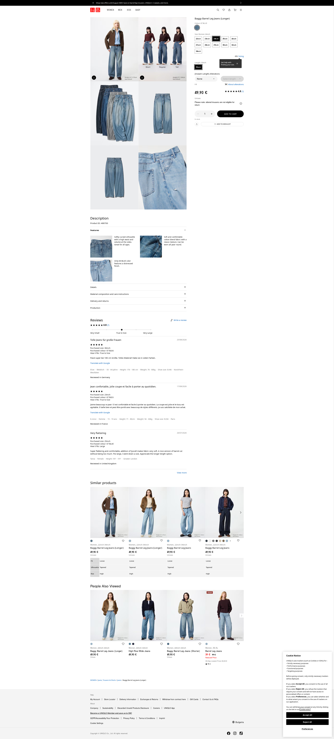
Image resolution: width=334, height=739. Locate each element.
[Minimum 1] (198, 113)
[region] (307, 694)
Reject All (307, 722)
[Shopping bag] (235, 10)
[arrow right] (241, 512)
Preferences (307, 729)
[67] (197, 27)
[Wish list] (223, 10)
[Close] (237, 63)
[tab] (110, 10)
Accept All (307, 715)
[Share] (197, 124)
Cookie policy (305, 709)
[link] (170, 3)
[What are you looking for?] (218, 10)
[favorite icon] (123, 644)
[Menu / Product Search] (241, 10)
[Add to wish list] (123, 541)
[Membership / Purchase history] (229, 10)
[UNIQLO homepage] (95, 10)
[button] (206, 79)
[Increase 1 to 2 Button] (211, 113)
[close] (93, 3)
